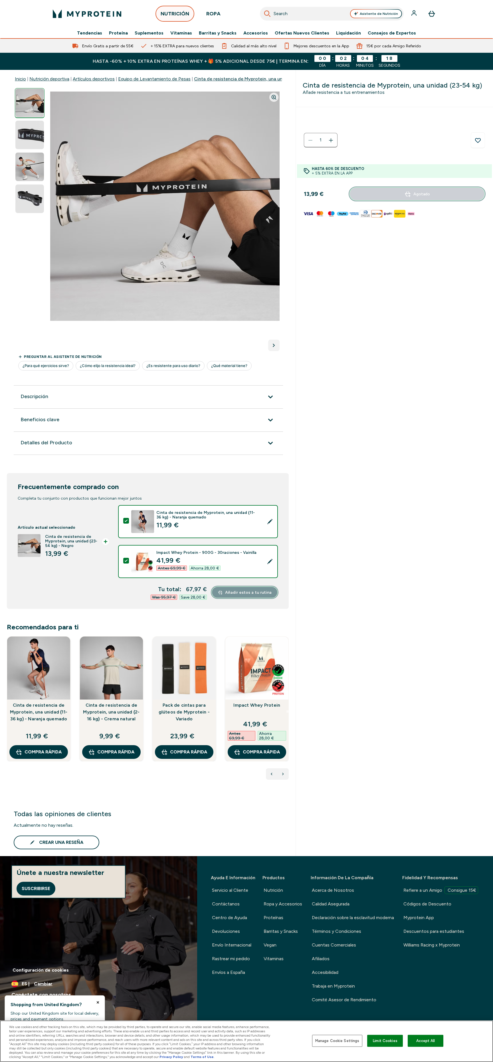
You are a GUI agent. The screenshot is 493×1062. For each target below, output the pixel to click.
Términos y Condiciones (336, 931)
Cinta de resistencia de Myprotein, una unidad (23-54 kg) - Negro (263, 78)
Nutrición (273, 890)
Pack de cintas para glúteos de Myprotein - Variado (184, 712)
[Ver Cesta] (431, 13)
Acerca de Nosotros (333, 890)
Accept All (425, 1041)
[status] (321, 140)
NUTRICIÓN (175, 14)
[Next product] (283, 774)
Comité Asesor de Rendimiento (344, 999)
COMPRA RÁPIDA (43, 751)
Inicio (20, 78)
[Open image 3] (30, 167)
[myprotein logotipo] (87, 13)
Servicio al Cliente (230, 890)
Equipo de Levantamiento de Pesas (154, 78)
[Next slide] (287, 711)
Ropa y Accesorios (283, 903)
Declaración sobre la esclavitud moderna (353, 917)
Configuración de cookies (41, 970)
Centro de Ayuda (229, 917)
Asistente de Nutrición (379, 14)
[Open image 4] (30, 199)
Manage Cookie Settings (337, 1041)
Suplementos (149, 33)
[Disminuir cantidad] (310, 140)
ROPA (213, 14)
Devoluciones (226, 931)
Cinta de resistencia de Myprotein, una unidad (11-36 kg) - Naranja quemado (38, 712)
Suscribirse (36, 888)
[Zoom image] (273, 97)
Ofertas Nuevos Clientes (302, 33)
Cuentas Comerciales (334, 945)
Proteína (118, 33)
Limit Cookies (385, 1041)
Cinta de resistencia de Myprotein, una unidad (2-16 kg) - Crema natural (111, 712)
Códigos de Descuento (427, 903)
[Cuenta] (414, 14)
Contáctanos (226, 903)
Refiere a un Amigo (439, 890)
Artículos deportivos (94, 78)
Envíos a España (228, 972)
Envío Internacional (231, 945)
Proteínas (273, 917)
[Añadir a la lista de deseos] (478, 140)
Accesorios (255, 33)
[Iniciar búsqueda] (267, 14)
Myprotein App (418, 917)
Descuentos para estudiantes (433, 931)
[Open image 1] (30, 103)
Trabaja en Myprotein (333, 986)
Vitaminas (181, 33)
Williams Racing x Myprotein (431, 945)
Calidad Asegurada (330, 903)
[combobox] (332, 14)
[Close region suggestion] (97, 1002)
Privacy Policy (171, 1057)
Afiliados (321, 958)
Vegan (270, 945)
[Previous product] (271, 774)
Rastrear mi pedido (231, 958)
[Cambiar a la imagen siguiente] (274, 345)
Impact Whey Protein (256, 705)
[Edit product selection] (270, 521)
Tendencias (89, 33)
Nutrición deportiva (49, 78)
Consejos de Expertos (392, 33)
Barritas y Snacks (218, 33)
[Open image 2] (30, 135)
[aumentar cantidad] (331, 140)
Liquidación (348, 33)
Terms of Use (202, 1057)
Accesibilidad (325, 972)
